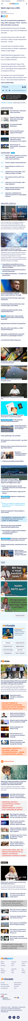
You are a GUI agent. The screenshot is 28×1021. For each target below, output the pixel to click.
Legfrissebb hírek (18, 982)
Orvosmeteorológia (5, 986)
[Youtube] (18, 1017)
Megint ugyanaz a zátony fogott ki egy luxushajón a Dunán (11, 380)
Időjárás (23, 972)
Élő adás (8, 643)
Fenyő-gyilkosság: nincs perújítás (11, 435)
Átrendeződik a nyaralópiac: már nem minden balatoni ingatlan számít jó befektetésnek (13, 519)
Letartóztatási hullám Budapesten (11, 340)
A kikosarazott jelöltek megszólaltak (12, 461)
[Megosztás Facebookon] (2, 16)
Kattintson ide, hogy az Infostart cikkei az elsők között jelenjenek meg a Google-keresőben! (13, 97)
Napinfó (2, 972)
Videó (12, 972)
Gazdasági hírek (4, 988)
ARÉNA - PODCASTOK (6, 1)
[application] (14, 90)
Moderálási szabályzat (6, 1010)
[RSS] (9, 1017)
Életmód (23, 965)
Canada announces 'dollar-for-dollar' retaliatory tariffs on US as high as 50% (12, 903)
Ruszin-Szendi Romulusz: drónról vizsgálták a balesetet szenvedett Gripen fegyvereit (14, 488)
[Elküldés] (7, 16)
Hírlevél (23, 970)
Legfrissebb (14, 969)
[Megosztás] (25, 87)
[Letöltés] (23, 87)
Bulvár (2, 969)
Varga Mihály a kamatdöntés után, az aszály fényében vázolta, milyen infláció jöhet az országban (14, 266)
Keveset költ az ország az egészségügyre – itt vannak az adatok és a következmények (14, 532)
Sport (12, 965)
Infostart (4, 12)
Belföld (2, 961)
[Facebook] (14, 1017)
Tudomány (13, 961)
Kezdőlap (4, 102)
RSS (20, 1010)
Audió (12, 970)
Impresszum (4, 1008)
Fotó (23, 969)
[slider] (18, 90)
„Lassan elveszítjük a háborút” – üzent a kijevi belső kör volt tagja (11, 294)
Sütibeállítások (4, 1011)
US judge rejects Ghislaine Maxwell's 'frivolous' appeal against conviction (13, 946)
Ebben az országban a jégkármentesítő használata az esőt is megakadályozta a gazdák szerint (13, 505)
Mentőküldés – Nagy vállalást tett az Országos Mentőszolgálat (10, 362)
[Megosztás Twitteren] (4, 16)
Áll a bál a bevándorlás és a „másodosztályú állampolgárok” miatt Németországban (12, 416)
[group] (9, 90)
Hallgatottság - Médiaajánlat (18, 1007)
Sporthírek (16, 986)
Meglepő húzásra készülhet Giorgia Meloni (13, 323)
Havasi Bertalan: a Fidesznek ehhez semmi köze (12, 398)
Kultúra (13, 963)
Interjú (23, 963)
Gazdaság (9, 102)
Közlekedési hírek (4, 984)
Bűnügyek (3, 970)
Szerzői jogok (15, 1010)
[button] (3, 90)
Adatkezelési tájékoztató (14, 1008)
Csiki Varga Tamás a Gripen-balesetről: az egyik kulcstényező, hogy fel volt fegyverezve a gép (11, 481)
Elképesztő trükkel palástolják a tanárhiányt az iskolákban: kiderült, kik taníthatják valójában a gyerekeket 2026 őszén (13, 783)
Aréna (15, 988)
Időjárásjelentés (17, 984)
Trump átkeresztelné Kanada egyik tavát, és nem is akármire (21, 427)
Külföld (2, 963)
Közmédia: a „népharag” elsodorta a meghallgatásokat (21, 454)
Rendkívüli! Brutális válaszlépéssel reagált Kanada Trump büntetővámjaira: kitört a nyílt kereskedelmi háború (12, 806)
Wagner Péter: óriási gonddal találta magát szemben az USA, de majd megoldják (12, 318)
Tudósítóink (24, 961)
